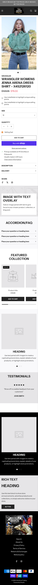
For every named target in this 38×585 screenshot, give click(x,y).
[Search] (31, 10)
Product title (13, 290)
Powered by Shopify (19, 582)
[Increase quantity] (11, 126)
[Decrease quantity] (4, 126)
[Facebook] (16, 561)
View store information (12, 159)
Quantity (6, 122)
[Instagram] (21, 561)
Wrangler (6, 76)
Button (8, 507)
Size (3, 111)
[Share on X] (7, 182)
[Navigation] (2, 10)
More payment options (19, 148)
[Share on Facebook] (2, 182)
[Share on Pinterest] (12, 182)
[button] (18, 72)
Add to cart (13, 299)
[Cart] (35, 10)
